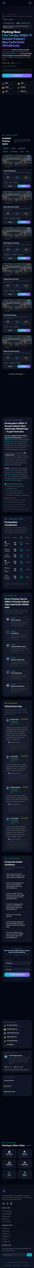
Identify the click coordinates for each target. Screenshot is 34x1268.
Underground (22, 148)
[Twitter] (3, 1203)
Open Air (5, 151)
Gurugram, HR (6, 1241)
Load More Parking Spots (16, 374)
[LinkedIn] (11, 1203)
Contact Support (6, 1221)
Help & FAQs (5, 1219)
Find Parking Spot (7, 1213)
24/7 (28, 151)
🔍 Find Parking (17, 75)
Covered (13, 148)
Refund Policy (26, 1265)
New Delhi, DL (6, 1231)
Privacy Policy (7, 1265)
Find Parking (11, 14)
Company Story (6, 1216)
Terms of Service (17, 1265)
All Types (5, 148)
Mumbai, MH (5, 1228)
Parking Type (7, 966)
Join (29, 1254)
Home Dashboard (7, 1211)
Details (10, 186)
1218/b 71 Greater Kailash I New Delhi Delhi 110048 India (17, 17)
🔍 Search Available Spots (17, 974)
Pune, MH (4, 1239)
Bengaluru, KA (6, 1233)
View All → (29, 1145)
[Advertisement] (17, 112)
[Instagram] (7, 1203)
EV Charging (14, 151)
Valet (22, 151)
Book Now (23, 186)
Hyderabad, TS (6, 1236)
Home (3, 14)
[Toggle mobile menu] (30, 3)
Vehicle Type (7, 960)
